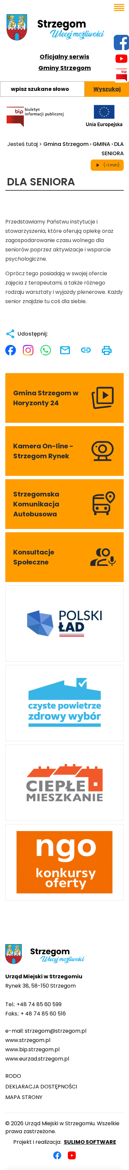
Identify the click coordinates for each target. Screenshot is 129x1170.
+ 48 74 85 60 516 (43, 1013)
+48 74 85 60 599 (39, 1004)
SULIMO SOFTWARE (90, 1142)
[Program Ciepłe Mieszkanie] (64, 783)
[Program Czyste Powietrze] (64, 703)
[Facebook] (57, 1155)
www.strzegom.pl (27, 1040)
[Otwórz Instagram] (28, 350)
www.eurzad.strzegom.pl (37, 1059)
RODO (13, 1076)
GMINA (101, 144)
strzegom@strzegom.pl (55, 1031)
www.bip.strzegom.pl (32, 1049)
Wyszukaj (107, 89)
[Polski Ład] (64, 623)
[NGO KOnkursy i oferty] (64, 862)
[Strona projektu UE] (104, 116)
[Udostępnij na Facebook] (10, 350)
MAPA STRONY (23, 1097)
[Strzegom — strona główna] (64, 27)
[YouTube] (72, 1155)
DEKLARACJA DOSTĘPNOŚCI (41, 1086)
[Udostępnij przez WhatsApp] (45, 350)
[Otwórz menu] (119, 7)
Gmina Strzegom (66, 144)
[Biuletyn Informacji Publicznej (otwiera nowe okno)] (35, 117)
